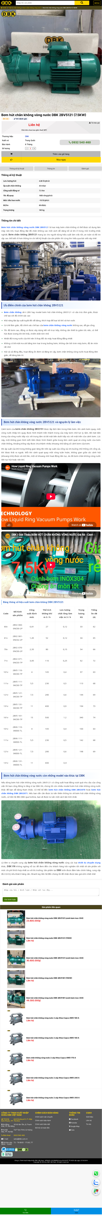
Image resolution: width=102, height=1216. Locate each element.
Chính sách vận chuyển (44, 1117)
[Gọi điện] (96, 1173)
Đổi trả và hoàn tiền (42, 1128)
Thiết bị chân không (14, 8)
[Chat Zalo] (96, 1182)
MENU (96, 3)
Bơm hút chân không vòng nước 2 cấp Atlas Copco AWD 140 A (52, 1038)
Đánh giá (85, 168)
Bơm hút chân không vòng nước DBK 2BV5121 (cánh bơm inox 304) (54, 918)
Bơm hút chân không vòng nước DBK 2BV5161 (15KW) (49, 978)
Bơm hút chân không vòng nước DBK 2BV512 (24, 227)
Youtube (73, 1123)
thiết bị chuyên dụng (89, 862)
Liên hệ (89, 1120)
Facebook (74, 1119)
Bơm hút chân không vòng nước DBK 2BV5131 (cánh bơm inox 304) (54, 958)
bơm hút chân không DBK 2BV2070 (67, 789)
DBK (27, 136)
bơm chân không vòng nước (58, 325)
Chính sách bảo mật (42, 1124)
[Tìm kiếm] (82, 2)
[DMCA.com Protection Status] (21, 1149)
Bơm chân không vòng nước (32, 8)
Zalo (72, 1130)
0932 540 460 (81, 142)
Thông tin (51, 168)
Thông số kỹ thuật (16, 168)
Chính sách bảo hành (43, 1120)
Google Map (74, 1126)
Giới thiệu (89, 1117)
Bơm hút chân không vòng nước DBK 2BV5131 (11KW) (49, 938)
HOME (4, 8)
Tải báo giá (95, 123)
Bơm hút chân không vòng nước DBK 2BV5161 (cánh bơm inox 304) (54, 998)
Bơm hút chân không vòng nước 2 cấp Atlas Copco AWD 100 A (52, 1018)
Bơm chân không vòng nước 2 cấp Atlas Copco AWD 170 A (51, 1058)
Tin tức (88, 1124)
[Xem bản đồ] (96, 1191)
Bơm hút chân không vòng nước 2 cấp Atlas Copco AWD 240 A (52, 1078)
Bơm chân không (13, 312)
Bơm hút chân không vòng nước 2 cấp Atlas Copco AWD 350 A (53, 1098)
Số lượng (6, 148)
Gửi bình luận (10, 899)
